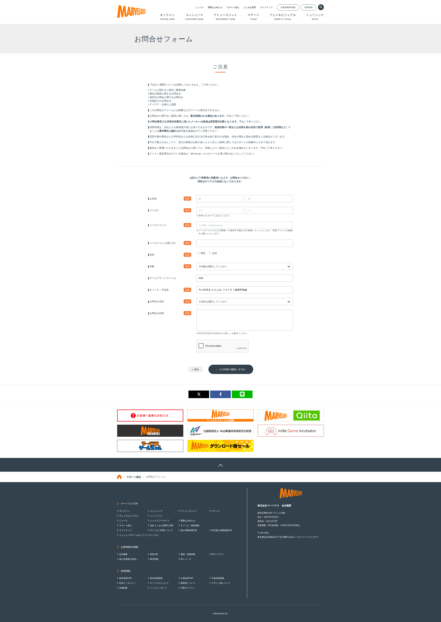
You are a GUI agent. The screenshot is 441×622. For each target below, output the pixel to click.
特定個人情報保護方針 (222, 530)
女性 (214, 253)
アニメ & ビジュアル (128, 516)
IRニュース (186, 559)
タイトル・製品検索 (190, 525)
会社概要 (123, 554)
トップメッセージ (158, 588)
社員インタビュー (127, 583)
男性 (203, 253)
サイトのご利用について (161, 530)
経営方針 (154, 554)
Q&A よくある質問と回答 (161, 525)
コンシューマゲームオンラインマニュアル (138, 535)
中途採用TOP (187, 578)
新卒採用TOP (125, 578)
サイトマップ (266, 7)
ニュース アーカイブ (159, 520)
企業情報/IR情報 (287, 7)
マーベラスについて (159, 583)
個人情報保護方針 (189, 530)
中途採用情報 (218, 578)
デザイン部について (221, 583)
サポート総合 (233, 7)
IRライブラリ (218, 554)
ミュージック (156, 516)
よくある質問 (249, 7)
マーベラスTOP (129, 503)
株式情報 (154, 559)
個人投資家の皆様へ (128, 559)
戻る (196, 369)
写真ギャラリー (188, 588)
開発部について (188, 583)
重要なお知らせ (215, 7)
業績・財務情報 (188, 554)
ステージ (216, 511)
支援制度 (123, 588)
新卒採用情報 (156, 578)
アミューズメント (189, 511)
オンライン (124, 511)
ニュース (199, 7)
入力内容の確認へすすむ (232, 369)
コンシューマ (156, 511)
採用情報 (308, 7)
